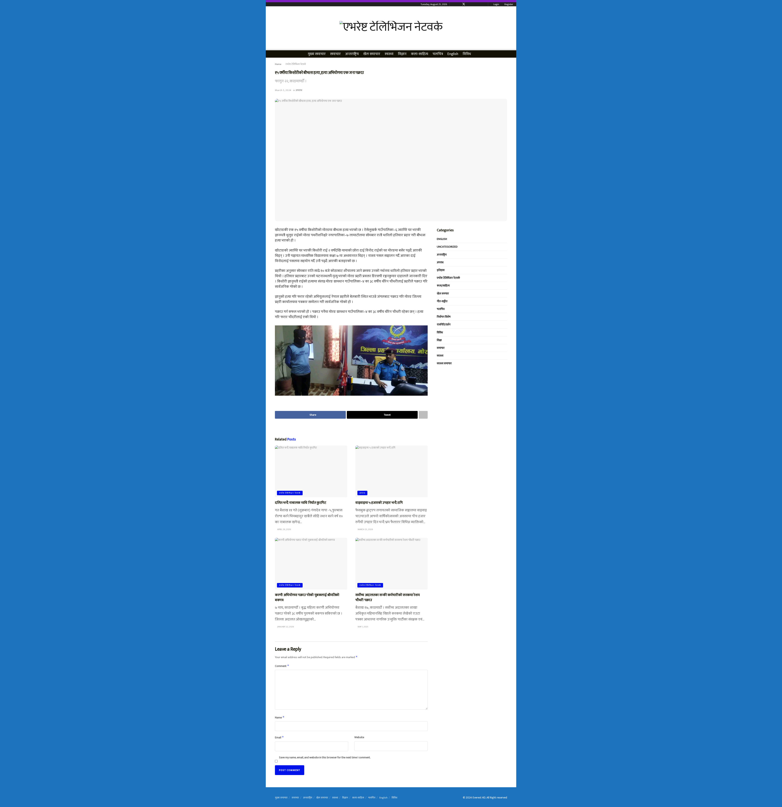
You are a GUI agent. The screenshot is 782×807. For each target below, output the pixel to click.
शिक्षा (439, 340)
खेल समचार (443, 293)
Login (496, 4)
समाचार (335, 54)
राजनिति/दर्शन (443, 324)
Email (279, 737)
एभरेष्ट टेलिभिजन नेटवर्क (296, 64)
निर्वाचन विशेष (443, 316)
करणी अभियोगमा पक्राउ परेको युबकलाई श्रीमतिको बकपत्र (307, 597)
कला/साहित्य (443, 285)
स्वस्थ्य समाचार (444, 363)
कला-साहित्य (419, 54)
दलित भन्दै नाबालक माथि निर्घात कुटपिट (300, 503)
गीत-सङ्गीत (442, 301)
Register (508, 4)
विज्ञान (402, 54)
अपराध (299, 90)
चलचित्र (438, 54)
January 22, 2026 (285, 627)
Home (278, 64)
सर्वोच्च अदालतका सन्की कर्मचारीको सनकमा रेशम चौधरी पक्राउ (387, 597)
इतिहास (441, 270)
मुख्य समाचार (317, 54)
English (452, 54)
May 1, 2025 (362, 627)
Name (279, 717)
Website (359, 737)
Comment (282, 666)
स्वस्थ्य (389, 54)
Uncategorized (447, 246)
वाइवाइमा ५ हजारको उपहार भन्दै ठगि (379, 503)
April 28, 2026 (284, 529)
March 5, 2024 (283, 90)
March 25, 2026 (365, 529)
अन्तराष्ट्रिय (352, 54)
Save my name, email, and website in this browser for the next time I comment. (325, 757)
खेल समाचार (371, 54)
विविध (467, 54)
